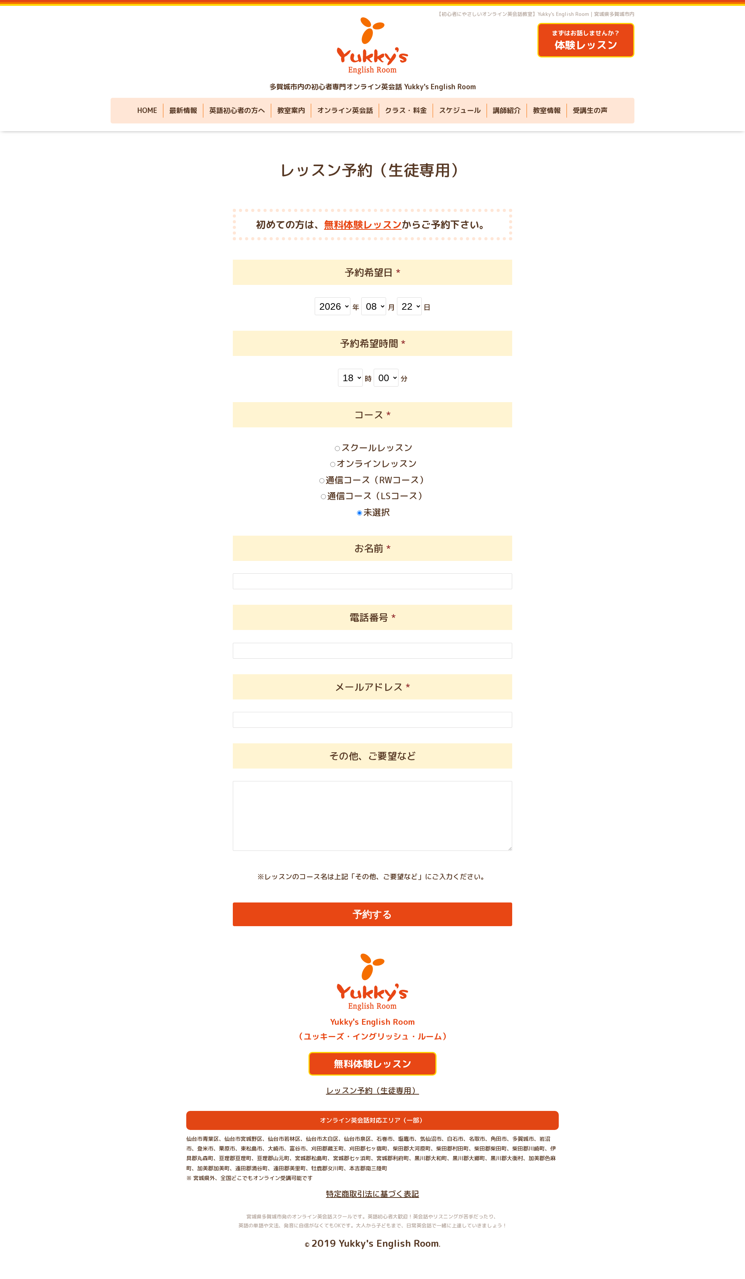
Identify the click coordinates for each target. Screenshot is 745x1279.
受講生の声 (590, 110)
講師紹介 (507, 110)
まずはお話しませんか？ (586, 40)
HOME (147, 110)
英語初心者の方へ (237, 110)
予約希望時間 (372, 343)
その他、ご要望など (372, 756)
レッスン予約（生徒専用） (372, 170)
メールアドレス (372, 687)
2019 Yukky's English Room (375, 1243)
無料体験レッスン (363, 224)
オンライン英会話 (345, 110)
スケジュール (460, 110)
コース (372, 415)
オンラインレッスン (376, 463)
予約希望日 (372, 272)
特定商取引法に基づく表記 (372, 1193)
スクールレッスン (376, 447)
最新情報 (183, 110)
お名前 (372, 548)
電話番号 (373, 617)
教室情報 (547, 110)
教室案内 (291, 110)
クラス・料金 (406, 110)
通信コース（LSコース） (376, 495)
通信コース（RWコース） (377, 480)
